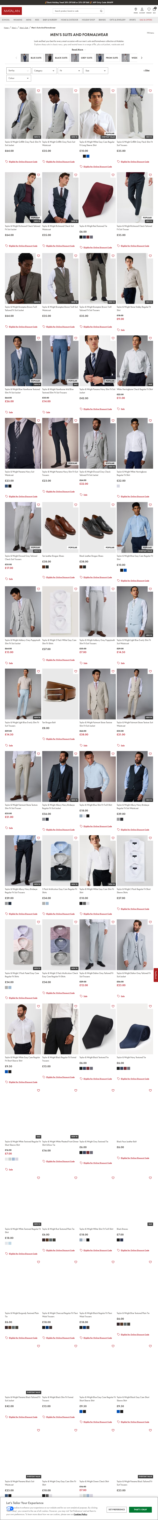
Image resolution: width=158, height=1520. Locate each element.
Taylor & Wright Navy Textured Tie (131, 1057)
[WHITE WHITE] (87, 903)
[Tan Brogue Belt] (60, 694)
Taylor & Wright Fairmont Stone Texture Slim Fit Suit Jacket (95, 724)
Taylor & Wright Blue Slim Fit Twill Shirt (95, 804)
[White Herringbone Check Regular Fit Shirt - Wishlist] (150, 338)
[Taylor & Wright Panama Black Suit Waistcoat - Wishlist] (38, 1430)
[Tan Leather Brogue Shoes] (60, 527)
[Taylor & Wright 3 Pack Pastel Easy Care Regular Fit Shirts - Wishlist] (38, 922)
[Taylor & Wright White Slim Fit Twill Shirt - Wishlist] (113, 1178)
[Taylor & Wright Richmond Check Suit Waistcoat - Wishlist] (76, 175)
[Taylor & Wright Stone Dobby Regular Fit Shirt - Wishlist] (150, 255)
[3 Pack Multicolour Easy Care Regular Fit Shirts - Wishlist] (76, 838)
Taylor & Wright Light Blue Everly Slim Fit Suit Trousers (22, 724)
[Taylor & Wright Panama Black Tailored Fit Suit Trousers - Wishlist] (150, 1430)
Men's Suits (24, 28)
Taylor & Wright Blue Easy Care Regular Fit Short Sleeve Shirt (97, 1399)
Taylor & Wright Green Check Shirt (94, 1481)
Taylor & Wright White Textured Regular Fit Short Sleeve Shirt (23, 1143)
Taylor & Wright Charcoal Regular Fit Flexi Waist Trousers (60, 1315)
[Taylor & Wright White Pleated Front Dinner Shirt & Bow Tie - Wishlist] (76, 1090)
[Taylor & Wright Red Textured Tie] (97, 197)
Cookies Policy (80, 1514)
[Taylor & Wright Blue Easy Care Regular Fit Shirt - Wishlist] (150, 504)
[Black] (84, 156)
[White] (80, 156)
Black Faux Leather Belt (127, 1141)
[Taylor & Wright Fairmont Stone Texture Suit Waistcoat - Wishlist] (150, 671)
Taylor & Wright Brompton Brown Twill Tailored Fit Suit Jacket (21, 308)
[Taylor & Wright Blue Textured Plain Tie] (135, 1284)
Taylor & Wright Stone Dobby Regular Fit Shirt (134, 308)
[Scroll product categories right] (141, 57)
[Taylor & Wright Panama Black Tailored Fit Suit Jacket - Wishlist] (38, 1346)
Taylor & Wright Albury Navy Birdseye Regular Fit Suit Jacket (58, 806)
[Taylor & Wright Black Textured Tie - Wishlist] (113, 1006)
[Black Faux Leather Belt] (135, 1113)
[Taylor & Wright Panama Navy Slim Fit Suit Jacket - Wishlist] (113, 338)
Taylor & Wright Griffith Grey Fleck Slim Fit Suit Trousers (135, 144)
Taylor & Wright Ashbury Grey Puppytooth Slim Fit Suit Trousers (97, 642)
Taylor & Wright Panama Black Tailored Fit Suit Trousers (134, 1483)
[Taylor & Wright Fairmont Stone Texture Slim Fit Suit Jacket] (97, 694)
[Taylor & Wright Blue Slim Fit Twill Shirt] (97, 776)
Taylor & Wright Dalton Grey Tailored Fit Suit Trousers (96, 975)
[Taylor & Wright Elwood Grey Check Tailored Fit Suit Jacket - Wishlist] (113, 420)
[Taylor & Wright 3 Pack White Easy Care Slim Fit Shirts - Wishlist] (76, 589)
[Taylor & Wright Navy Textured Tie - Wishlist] (150, 1006)
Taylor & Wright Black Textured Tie (94, 1057)
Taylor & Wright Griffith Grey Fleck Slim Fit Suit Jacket (23, 144)
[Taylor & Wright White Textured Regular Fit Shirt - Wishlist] (38, 1178)
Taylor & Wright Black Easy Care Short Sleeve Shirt (133, 1399)
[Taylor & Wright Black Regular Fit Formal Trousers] (60, 1029)
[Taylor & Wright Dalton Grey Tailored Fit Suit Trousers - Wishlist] (113, 922)
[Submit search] (101, 11)
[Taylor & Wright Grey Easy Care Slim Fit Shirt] (60, 1453)
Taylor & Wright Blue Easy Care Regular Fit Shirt (135, 557)
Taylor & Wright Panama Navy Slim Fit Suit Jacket (97, 391)
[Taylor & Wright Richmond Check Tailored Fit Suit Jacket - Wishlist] (38, 175)
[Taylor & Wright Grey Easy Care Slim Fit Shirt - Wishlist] (76, 1430)
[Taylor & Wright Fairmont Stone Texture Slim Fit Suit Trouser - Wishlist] (38, 753)
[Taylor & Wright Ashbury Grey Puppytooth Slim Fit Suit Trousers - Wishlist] (113, 589)
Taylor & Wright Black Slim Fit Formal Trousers (57, 1399)
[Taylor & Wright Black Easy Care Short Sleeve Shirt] (135, 1368)
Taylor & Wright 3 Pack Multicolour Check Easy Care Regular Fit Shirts (60, 975)
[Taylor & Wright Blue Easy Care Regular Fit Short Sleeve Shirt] (97, 1368)
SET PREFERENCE (117, 1509)
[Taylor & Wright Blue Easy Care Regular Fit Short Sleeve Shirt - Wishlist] (113, 1346)
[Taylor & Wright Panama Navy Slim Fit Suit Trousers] (60, 443)
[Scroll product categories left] (16, 57)
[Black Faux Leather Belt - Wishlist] (150, 1090)
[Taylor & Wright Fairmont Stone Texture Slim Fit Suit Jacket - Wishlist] (113, 671)
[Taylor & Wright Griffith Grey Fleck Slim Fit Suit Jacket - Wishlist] (38, 90)
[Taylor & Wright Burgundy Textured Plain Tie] (23, 1284)
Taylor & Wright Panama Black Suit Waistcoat (19, 1483)
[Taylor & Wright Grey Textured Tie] (97, 1113)
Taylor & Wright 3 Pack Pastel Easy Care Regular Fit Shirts (22, 975)
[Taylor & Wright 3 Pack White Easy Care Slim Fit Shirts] (60, 611)
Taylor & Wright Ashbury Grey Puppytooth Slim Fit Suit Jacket (22, 642)
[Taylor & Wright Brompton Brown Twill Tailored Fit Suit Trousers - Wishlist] (113, 255)
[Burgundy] (43, 1239)
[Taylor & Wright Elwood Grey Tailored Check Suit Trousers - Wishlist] (38, 504)
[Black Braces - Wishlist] (150, 1178)
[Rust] (47, 1239)
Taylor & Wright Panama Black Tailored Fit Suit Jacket (22, 1399)
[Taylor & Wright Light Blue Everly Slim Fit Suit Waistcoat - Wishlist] (150, 589)
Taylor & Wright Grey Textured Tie (93, 1141)
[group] (9, 151)
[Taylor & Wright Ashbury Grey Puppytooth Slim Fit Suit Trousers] (97, 611)
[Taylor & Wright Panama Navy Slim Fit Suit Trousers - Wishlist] (76, 420)
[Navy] (84, 237)
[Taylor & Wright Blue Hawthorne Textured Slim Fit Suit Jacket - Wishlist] (38, 338)
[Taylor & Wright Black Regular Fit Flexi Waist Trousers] (97, 1284)
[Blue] (87, 156)
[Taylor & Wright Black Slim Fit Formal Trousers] (60, 1368)
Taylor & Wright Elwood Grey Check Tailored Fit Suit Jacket (94, 473)
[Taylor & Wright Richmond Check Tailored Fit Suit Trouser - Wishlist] (150, 175)
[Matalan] (11, 11)
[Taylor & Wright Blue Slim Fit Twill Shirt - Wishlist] (113, 753)
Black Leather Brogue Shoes (91, 555)
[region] (79, 1508)
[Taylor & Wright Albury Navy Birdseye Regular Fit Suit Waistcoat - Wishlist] (150, 753)
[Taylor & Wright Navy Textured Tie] (135, 1029)
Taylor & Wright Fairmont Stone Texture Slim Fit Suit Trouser (21, 806)
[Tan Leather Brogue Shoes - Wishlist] (76, 504)
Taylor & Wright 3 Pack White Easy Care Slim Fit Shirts (59, 642)
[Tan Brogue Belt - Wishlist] (76, 671)
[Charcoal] (50, 1327)
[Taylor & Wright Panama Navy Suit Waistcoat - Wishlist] (38, 420)
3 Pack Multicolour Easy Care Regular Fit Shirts (59, 891)
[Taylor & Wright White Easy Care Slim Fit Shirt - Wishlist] (113, 838)
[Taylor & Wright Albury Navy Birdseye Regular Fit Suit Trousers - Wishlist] (38, 838)
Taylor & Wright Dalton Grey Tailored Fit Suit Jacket (134, 975)
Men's (14, 28)
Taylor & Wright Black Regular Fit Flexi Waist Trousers (95, 1315)
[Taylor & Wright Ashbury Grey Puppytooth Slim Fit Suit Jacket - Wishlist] (38, 589)
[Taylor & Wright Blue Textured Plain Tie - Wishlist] (150, 1262)
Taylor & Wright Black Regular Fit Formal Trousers (59, 1059)
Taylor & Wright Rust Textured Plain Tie (58, 1228)
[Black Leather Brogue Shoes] (97, 527)
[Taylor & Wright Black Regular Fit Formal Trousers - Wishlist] (76, 1006)
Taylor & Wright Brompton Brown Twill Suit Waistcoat (60, 308)
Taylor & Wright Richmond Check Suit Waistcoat (58, 228)
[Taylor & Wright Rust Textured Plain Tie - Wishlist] (76, 1178)
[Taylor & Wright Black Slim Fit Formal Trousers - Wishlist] (76, 1346)
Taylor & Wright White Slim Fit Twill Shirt (96, 1228)
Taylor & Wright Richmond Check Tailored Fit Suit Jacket (22, 228)
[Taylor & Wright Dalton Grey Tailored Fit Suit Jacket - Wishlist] (150, 922)
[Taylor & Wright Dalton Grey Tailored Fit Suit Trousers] (97, 944)
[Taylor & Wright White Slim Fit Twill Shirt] (97, 1200)
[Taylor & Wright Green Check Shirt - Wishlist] (113, 1430)
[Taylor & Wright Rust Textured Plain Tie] (60, 1200)
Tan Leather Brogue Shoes (53, 555)
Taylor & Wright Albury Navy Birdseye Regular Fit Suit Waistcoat (133, 806)
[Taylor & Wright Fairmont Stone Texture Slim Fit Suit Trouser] (23, 776)
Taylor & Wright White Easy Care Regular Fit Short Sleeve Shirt (22, 1059)
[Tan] (43, 566)
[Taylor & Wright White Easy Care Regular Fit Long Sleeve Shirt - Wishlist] (113, 90)
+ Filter (147, 70)
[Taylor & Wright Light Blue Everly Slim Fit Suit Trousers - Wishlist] (38, 671)
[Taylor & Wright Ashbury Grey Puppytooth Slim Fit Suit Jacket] (23, 611)
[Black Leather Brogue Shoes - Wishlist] (113, 504)
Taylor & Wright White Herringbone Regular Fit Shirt (132, 473)
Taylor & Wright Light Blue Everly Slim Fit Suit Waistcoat (134, 642)
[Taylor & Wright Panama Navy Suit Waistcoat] (23, 443)
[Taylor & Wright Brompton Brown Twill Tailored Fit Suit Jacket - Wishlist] (38, 255)
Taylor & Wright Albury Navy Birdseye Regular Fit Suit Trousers (21, 891)
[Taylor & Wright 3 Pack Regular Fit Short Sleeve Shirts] (135, 860)
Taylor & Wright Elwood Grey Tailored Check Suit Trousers (21, 557)
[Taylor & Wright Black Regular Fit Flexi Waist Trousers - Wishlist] (113, 1262)
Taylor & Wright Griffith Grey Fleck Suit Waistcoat (58, 144)
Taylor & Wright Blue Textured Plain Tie (133, 1313)
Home (6, 28)
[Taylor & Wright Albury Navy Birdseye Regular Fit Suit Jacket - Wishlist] (76, 753)
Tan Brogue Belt (49, 722)
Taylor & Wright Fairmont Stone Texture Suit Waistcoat (135, 724)
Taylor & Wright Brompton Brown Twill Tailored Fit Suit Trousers (95, 308)
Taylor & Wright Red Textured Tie (93, 226)
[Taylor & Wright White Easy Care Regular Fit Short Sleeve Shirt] (23, 1029)
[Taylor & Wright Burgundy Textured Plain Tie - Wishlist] (38, 1262)
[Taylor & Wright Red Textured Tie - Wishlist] (113, 175)
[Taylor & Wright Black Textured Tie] (97, 1029)
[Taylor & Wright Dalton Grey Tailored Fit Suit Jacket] (135, 944)
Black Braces (122, 1228)
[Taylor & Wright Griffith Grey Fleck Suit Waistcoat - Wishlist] (76, 90)
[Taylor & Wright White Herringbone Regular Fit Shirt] (135, 443)
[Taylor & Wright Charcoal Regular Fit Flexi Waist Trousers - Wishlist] (76, 1262)
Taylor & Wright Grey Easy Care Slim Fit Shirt (59, 1483)
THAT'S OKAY (140, 1509)
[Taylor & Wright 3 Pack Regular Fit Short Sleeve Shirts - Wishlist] (150, 838)
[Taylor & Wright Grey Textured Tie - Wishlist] (113, 1090)
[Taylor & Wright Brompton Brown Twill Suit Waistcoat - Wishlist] (76, 255)
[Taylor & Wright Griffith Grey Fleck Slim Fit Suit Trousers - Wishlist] (150, 90)
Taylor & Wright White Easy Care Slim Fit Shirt (96, 891)
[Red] (87, 237)
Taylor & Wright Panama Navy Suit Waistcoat (19, 473)
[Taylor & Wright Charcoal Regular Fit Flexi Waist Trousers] (60, 1284)
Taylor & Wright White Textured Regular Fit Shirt (23, 1230)
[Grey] (91, 237)
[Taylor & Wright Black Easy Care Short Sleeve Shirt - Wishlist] (150, 1346)
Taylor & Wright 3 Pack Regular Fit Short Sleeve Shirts (133, 891)
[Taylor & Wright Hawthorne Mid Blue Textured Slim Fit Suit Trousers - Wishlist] (76, 338)
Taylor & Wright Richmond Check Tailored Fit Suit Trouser (134, 228)
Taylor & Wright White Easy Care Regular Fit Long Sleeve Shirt (96, 144)
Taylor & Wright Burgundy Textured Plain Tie (22, 1315)
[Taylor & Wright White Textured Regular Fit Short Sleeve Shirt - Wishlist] (38, 1090)
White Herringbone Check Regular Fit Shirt (135, 389)
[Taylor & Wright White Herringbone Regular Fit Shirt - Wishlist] (150, 420)
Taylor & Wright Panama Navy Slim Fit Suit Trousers (60, 473)
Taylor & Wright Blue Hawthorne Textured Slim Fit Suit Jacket (22, 391)
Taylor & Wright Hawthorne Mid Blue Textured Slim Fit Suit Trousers (58, 391)
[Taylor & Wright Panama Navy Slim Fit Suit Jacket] (97, 360)
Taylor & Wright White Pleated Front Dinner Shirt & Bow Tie (60, 1143)
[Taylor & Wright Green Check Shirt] (97, 1453)
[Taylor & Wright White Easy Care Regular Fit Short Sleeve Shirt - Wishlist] (38, 1006)
